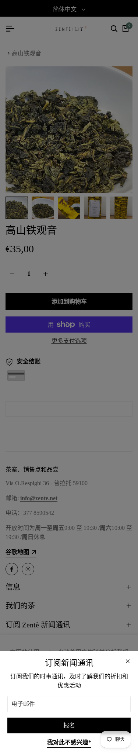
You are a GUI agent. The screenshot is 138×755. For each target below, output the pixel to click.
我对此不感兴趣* (69, 742)
